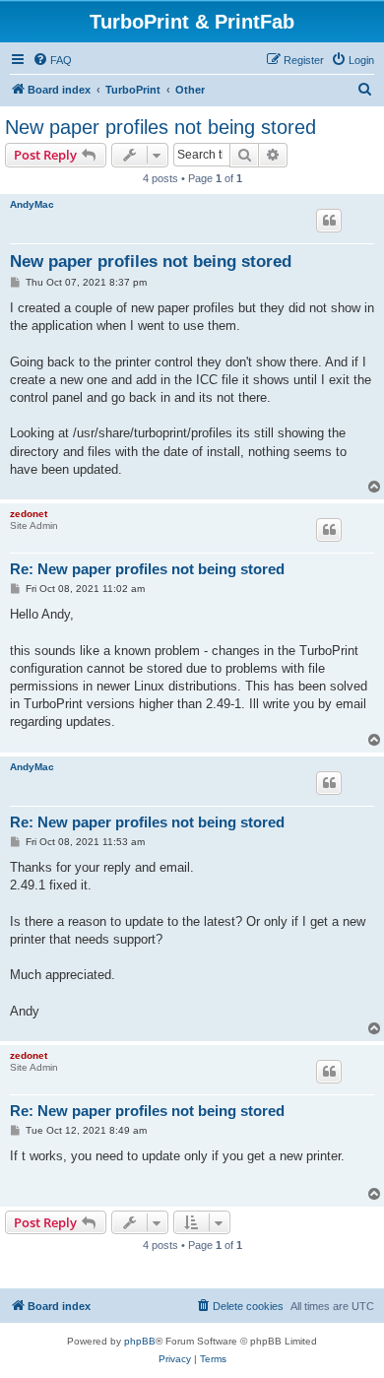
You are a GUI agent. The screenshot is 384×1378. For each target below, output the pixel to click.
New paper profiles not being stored (160, 127)
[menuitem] (52, 60)
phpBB (140, 1341)
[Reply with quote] (329, 220)
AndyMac (32, 204)
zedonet (28, 513)
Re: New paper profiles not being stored (147, 568)
